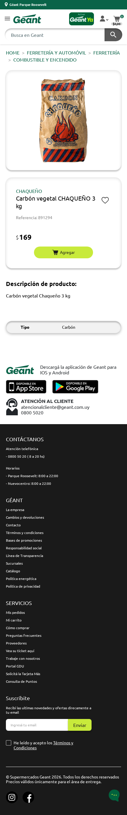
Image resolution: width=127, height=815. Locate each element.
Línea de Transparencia (24, 555)
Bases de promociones (24, 540)
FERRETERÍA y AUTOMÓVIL (56, 52)
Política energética (21, 578)
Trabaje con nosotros (23, 658)
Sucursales (14, 563)
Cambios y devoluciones (25, 517)
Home (12, 52)
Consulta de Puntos (21, 681)
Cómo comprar (18, 627)
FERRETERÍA (106, 52)
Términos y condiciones (24, 532)
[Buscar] (113, 34)
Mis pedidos (15, 612)
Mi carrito (14, 620)
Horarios (12, 468)
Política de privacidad (23, 586)
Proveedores (16, 643)
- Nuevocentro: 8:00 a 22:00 (28, 483)
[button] (7, 19)
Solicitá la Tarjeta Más (23, 673)
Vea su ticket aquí (20, 650)
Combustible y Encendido (44, 59)
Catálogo (13, 571)
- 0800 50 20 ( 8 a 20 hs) (25, 456)
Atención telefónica (22, 448)
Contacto (13, 525)
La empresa (15, 509)
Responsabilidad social (24, 548)
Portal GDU (15, 666)
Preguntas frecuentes (23, 635)
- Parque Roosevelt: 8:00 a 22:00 (32, 475)
